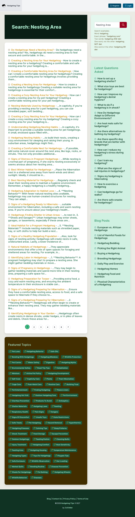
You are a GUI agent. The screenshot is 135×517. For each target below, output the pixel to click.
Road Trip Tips (43, 368)
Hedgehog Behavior (35, 351)
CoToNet (69, 508)
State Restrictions (61, 417)
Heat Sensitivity (63, 445)
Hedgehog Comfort (41, 445)
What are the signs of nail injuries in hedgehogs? (109, 169)
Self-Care (16, 379)
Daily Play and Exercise (110, 263)
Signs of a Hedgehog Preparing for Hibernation (38, 289)
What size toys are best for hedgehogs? (109, 87)
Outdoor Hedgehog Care (45, 395)
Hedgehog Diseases (20, 428)
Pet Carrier (16, 362)
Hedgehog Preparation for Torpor (30, 278)
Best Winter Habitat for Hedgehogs (31, 169)
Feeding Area (17, 450)
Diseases (38, 478)
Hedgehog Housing (38, 450)
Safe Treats (17, 423)
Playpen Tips (63, 456)
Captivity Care (33, 379)
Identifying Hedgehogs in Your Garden (33, 313)
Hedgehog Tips (67, 503)
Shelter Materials (19, 406)
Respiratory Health (20, 412)
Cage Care (16, 384)
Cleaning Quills (62, 439)
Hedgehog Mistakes (49, 357)
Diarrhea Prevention (20, 401)
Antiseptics (63, 401)
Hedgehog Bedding (108, 243)
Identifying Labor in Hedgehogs (29, 257)
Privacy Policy (69, 499)
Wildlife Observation (40, 461)
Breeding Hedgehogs (109, 258)
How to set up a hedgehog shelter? (105, 80)
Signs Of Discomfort (20, 417)
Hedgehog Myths (68, 362)
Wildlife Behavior (19, 478)
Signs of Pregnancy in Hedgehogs (30, 268)
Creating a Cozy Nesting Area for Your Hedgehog (39, 95)
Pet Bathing (42, 472)
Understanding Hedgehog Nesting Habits (34, 127)
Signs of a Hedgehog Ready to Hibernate (34, 204)
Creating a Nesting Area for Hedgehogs (33, 84)
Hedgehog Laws (40, 406)
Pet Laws (16, 351)
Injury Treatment (19, 445)
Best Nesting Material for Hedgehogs (32, 180)
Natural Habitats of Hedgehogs (28, 246)
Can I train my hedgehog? (103, 162)
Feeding (57, 406)
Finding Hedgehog (42, 390)
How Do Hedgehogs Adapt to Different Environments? (107, 115)
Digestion (50, 362)
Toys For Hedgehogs (41, 456)
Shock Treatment (19, 434)
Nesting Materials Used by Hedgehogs (33, 105)
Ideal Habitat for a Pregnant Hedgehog (33, 225)
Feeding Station (42, 439)
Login (129, 6)
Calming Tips (41, 428)
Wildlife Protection (73, 357)
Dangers (54, 412)
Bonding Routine (37, 467)
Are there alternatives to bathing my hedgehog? (109, 132)
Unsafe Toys (41, 417)
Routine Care (54, 384)
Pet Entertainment (19, 390)
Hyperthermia (75, 423)
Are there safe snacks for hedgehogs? (108, 201)
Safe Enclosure (18, 461)
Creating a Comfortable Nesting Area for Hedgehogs (41, 71)
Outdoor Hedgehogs (20, 439)
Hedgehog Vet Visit (20, 395)
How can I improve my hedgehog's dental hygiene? (108, 97)
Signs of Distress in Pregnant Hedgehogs (34, 159)
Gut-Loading (61, 461)
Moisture (16, 373)
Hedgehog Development (58, 373)
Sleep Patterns (60, 428)
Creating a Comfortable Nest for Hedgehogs (36, 148)
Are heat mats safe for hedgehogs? (108, 125)
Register (115, 6)
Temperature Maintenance (64, 450)
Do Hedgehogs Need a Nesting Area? (32, 49)
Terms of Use (82, 499)
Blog (49, 499)
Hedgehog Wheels (62, 472)
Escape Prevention (60, 434)
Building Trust (72, 384)
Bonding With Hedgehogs (23, 357)
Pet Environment (70, 395)
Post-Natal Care (35, 384)
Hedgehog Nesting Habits (25, 137)
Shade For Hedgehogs (21, 472)
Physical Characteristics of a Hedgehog (109, 283)
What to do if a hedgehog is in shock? (107, 106)
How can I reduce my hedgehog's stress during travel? (109, 152)
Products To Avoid (44, 401)
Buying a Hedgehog (108, 253)
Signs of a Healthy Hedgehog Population (34, 236)
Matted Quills (17, 467)
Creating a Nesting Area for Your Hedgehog (36, 60)
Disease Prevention (59, 467)
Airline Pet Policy (33, 373)
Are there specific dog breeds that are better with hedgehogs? (109, 142)
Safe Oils (54, 351)
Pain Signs (39, 412)
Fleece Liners (62, 390)
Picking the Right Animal (111, 248)
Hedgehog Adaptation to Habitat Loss (32, 190)
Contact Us (57, 499)
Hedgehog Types (19, 456)
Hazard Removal (55, 423)
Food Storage (39, 434)
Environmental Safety (21, 368)
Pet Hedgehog (35, 423)
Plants (49, 379)
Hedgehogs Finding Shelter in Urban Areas (35, 215)
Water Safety (33, 362)
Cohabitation (62, 368)
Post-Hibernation (66, 379)
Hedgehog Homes (107, 268)
